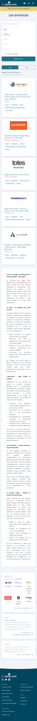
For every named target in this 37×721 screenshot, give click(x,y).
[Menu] (33, 3)
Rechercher (19, 59)
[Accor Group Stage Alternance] (18, 234)
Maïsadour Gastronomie (12, 140)
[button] (24, 3)
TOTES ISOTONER (10, 177)
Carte (26, 67)
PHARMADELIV (9, 213)
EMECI (29, 601)
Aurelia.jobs (23, 701)
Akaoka (6, 101)
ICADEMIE (8, 586)
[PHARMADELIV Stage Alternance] (18, 198)
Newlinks (23, 697)
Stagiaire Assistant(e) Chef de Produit (16, 175)
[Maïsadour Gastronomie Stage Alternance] (18, 125)
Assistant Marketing (10, 620)
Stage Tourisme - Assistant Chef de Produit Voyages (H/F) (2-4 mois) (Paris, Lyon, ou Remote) (17, 97)
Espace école (6, 715)
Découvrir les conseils (23, 654)
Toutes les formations (8, 711)
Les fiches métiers (7, 700)
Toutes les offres (6, 687)
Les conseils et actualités (9, 703)
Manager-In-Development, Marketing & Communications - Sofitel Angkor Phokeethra (17, 247)
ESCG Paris (18, 586)
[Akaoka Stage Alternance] (18, 84)
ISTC (8, 601)
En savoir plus (26, 632)
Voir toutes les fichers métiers (21, 635)
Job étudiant (5, 697)
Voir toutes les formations (22, 608)
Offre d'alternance (7, 693)
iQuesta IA (23, 704)
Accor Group (8, 251)
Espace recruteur (25, 690)
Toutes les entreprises (26, 687)
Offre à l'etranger (13, 54)
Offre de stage (6, 690)
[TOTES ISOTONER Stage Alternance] (18, 164)
